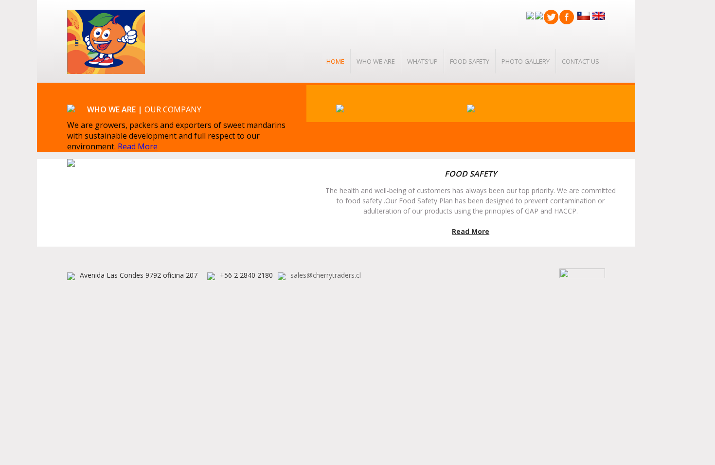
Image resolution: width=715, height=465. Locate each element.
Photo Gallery (525, 61)
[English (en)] (597, 15)
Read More (138, 146)
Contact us (580, 61)
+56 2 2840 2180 (246, 275)
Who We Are (376, 61)
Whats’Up (422, 61)
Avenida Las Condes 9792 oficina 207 (138, 275)
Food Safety (469, 61)
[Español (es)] (582, 15)
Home (335, 61)
